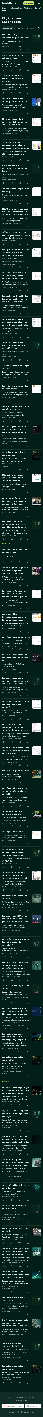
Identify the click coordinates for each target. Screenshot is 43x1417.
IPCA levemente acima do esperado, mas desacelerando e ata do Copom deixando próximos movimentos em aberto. (15, 306)
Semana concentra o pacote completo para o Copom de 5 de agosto (15, 681)
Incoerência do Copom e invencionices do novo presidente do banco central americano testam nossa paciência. (16, 1213)
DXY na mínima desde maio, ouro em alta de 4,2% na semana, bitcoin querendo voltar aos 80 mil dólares (16, 62)
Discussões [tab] (31, 28)
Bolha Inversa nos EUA (14, 232)
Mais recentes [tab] (8, 28)
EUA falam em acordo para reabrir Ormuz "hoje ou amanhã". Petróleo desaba (13, 478)
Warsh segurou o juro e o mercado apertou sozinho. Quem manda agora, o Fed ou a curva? (15, 571)
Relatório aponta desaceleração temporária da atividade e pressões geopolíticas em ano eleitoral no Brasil (15, 882)
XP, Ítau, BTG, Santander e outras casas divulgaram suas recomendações (15, 459)
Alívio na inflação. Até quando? (15, 987)
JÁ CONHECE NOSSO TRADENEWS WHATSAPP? (16, 859)
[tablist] (18, 28)
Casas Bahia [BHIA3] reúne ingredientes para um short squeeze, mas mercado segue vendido (15, 1163)
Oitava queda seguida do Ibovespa (15, 190)
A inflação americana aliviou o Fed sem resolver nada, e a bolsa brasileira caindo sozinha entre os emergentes (16, 283)
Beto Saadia (16, 46)
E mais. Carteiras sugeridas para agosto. (15, 175)
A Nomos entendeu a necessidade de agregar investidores (11, 775)
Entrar (38, 3)
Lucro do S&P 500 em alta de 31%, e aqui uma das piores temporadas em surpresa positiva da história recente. (16, 152)
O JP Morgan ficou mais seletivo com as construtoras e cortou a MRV (15, 1323)
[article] (21, 42)
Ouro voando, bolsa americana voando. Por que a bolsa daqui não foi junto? (14, 322)
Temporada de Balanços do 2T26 (14, 897)
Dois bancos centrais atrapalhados (14, 1207)
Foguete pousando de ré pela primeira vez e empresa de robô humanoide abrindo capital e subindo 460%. (15, 106)
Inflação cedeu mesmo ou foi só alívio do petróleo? (15, 942)
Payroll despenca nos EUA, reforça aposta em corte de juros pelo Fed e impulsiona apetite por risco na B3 (16, 1018)
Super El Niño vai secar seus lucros (15, 1186)
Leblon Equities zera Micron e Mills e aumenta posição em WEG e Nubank (15, 430)
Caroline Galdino (14, 223)
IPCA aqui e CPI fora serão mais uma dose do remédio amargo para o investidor (15, 1350)
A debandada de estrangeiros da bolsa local (14, 168)
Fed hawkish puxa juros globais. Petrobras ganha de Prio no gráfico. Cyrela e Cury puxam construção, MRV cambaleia (15, 1235)
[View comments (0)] (11, 49)
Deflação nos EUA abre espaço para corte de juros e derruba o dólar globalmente (15, 919)
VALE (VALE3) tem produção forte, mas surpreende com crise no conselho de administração (15, 727)
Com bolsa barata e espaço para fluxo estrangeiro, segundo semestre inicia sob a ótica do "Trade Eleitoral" (14, 1037)
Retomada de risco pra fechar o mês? (14, 551)
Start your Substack (14, 1406)
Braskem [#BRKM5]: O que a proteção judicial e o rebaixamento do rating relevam (15, 1091)
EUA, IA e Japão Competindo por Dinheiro (15, 36)
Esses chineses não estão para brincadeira (15, 100)
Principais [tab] (20, 28)
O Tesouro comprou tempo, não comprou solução (12, 79)
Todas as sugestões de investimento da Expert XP (15, 658)
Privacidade (26, 1397)
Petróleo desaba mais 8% (15, 637)
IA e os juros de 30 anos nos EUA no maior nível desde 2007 (14, 122)
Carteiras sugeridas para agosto (13, 453)
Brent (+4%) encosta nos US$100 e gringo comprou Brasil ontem (15, 751)
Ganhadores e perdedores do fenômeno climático (14, 1192)
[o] (37, 1231)
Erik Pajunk (12, 67)
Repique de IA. (8, 556)
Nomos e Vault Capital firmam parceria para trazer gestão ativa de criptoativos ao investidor (15, 1139)
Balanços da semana (12, 832)
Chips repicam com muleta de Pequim (12, 813)
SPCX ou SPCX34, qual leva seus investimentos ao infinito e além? (15, 1275)
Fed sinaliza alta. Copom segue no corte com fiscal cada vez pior (14, 524)
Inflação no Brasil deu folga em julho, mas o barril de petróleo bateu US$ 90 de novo (15, 299)
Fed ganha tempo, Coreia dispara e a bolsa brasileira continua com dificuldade (15, 253)
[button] (4, 8)
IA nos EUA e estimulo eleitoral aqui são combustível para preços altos (16, 1121)
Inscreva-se (28, 3)
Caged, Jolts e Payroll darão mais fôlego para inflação (15, 1114)
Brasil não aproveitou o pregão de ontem (15, 407)
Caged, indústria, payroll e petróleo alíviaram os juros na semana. (14, 993)
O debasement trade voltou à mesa (12, 56)
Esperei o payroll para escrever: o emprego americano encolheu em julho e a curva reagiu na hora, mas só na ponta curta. (15, 373)
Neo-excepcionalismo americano (13, 1299)
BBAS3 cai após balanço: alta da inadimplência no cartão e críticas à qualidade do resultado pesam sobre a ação (15, 212)
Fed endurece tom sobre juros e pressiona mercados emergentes (15, 965)
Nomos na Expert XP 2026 (15, 771)
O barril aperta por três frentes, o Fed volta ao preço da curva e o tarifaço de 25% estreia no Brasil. (15, 798)
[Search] (38, 28)
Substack (11, 1412)
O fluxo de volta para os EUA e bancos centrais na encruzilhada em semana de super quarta (15, 1304)
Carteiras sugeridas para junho (13, 1367)
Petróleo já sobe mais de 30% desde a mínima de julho (14, 791)
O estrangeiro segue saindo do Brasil (14, 196)
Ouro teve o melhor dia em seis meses (15, 387)
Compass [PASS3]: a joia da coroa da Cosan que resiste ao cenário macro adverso (15, 1252)
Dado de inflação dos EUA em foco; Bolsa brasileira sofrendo (14, 276)
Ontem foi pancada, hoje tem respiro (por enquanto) (15, 704)
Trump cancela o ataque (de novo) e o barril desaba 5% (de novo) (15, 501)
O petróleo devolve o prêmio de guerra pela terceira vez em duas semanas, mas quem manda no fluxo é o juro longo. (15, 508)
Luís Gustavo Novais (14, 997)
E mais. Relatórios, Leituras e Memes (13, 42)
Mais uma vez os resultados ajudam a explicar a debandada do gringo (15, 145)
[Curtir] (3, 49)
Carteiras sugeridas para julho (13, 1058)
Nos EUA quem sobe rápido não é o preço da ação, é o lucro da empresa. (16, 236)
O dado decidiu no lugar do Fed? (15, 367)
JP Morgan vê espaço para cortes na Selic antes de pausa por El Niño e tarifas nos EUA (15, 875)
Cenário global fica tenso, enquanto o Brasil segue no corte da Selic (15, 688)
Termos (35, 1397)
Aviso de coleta (21, 1400)
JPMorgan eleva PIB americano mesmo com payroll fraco (13, 345)
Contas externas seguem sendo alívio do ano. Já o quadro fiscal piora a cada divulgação (15, 531)
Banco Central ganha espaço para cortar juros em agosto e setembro (13, 852)
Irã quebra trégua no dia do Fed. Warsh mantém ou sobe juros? (14, 594)
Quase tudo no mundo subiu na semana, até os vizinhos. (15, 329)
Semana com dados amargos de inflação (13, 1345)
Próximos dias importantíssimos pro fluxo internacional (14, 617)
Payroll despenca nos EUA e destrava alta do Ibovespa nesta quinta (15, 1011)
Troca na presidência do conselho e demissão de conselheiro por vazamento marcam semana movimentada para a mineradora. (16, 734)
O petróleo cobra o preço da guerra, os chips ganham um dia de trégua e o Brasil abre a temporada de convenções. (15, 836)
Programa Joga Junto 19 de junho (15, 1229)
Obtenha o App (33, 1406)
